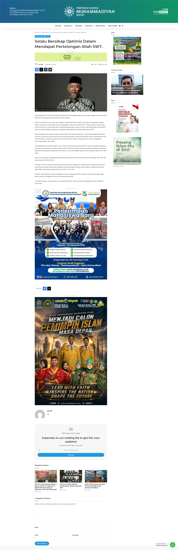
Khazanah (88, 26)
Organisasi (67, 26)
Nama (36, 527)
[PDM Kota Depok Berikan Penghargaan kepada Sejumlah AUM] (71, 476)
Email (36, 535)
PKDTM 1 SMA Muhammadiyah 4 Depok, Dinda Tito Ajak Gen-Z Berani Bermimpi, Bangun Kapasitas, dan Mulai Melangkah (46, 486)
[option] (127, 84)
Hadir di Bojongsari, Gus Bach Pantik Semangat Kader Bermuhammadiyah (95, 486)
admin (39, 64)
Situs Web (75, 535)
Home (38, 32)
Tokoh (48, 36)
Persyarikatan (44, 32)
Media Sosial (100, 26)
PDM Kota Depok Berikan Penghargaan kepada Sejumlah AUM (70, 486)
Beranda (58, 26)
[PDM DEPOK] (89, 11)
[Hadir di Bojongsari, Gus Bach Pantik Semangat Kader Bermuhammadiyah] (96, 476)
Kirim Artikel (112, 26)
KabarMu (78, 26)
